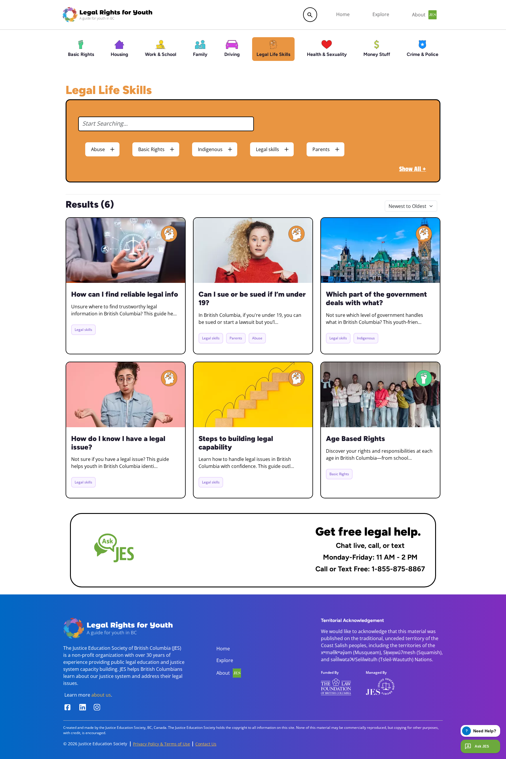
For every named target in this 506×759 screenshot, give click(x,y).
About (223, 673)
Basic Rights (81, 54)
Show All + (412, 169)
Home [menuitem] (343, 14)
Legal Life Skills (273, 54)
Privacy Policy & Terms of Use (161, 743)
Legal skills (267, 149)
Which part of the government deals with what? (376, 298)
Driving (232, 54)
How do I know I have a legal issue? (118, 443)
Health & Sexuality (327, 54)
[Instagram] (99, 707)
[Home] (108, 14)
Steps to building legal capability (236, 443)
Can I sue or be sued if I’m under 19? (252, 298)
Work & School (160, 54)
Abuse (98, 149)
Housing (119, 54)
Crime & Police (422, 54)
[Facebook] (68, 707)
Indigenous (210, 149)
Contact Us (205, 743)
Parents (321, 149)
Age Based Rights (355, 439)
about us (101, 695)
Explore (224, 660)
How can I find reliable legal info (124, 294)
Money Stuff (376, 54)
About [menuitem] (418, 14)
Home (223, 648)
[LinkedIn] (83, 707)
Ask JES (482, 746)
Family (200, 54)
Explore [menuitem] (380, 14)
